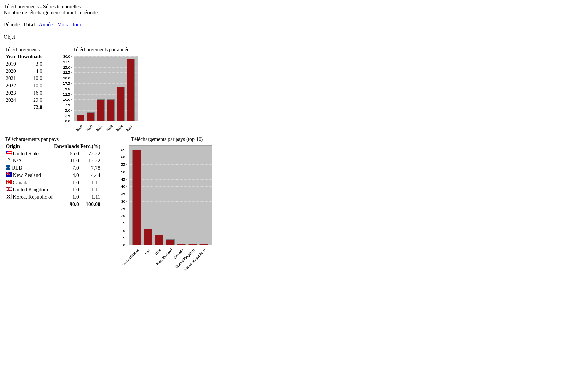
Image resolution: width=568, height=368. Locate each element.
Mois (62, 24)
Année (46, 24)
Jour (76, 24)
